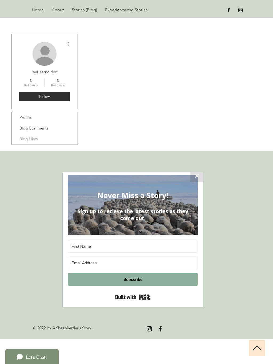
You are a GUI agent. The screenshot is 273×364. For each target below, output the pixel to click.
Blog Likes (28, 138)
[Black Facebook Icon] (229, 10)
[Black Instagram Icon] (240, 10)
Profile (25, 117)
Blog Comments (33, 128)
